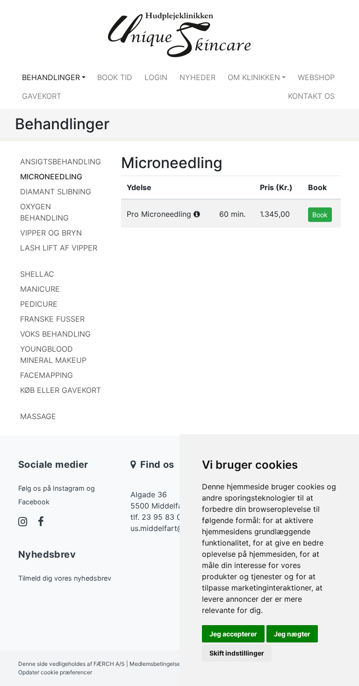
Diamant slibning (55, 191)
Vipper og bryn (51, 232)
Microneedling (51, 176)
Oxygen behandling (44, 212)
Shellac (37, 274)
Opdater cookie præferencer (55, 672)
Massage (38, 416)
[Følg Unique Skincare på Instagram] (22, 522)
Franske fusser (52, 319)
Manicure (40, 289)
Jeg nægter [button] (292, 634)
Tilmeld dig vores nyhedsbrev (64, 578)
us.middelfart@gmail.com (175, 528)
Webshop (316, 77)
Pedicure (38, 304)
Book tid (114, 77)
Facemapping (46, 375)
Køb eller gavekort (60, 390)
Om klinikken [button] (254, 77)
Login (155, 77)
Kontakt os (311, 96)
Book (320, 215)
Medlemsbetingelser (155, 663)
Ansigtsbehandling (60, 161)
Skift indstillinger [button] (236, 653)
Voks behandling (55, 334)
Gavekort (41, 96)
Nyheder (197, 77)
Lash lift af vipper (58, 247)
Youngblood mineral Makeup (53, 354)
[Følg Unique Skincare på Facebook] (41, 522)
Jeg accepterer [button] (233, 634)
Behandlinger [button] (51, 77)
